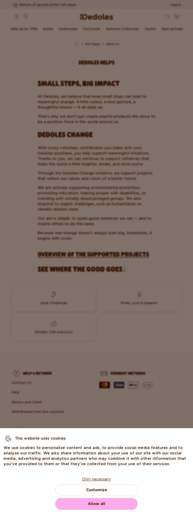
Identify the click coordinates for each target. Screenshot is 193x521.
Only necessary (96, 479)
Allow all (96, 504)
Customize (96, 490)
